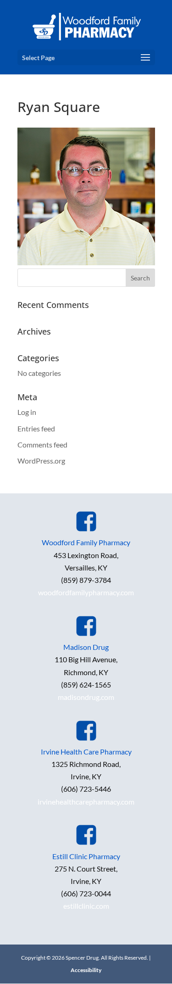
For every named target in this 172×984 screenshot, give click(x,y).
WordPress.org (41, 460)
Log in (26, 412)
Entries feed (36, 428)
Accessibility (86, 970)
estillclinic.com (86, 905)
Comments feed (42, 444)
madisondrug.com (86, 697)
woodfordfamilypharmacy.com (86, 592)
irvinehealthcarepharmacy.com (86, 801)
